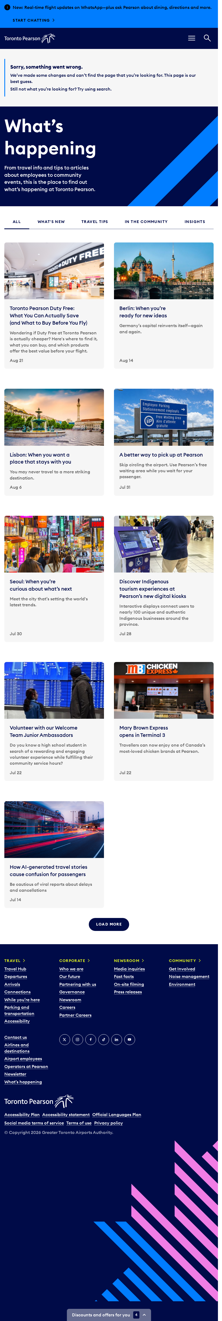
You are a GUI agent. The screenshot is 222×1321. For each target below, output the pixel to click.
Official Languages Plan (116, 1114)
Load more (109, 924)
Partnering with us (77, 984)
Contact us (15, 1037)
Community (183, 960)
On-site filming (129, 984)
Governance (72, 991)
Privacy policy (108, 1123)
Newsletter (15, 1074)
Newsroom (70, 999)
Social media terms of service (34, 1123)
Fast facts (124, 976)
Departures (15, 976)
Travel (12, 960)
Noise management (189, 976)
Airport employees (23, 1058)
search (103, 89)
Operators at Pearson (26, 1066)
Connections (17, 991)
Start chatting (31, 20)
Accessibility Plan (22, 1114)
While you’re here (22, 999)
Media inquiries (129, 968)
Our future (69, 976)
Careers (67, 1007)
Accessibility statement (66, 1114)
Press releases (128, 991)
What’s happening (23, 1081)
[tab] (16, 222)
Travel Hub (15, 968)
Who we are (71, 968)
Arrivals (12, 984)
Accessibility (17, 1021)
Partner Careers (75, 1015)
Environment (182, 984)
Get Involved (182, 968)
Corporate (72, 960)
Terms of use (79, 1123)
